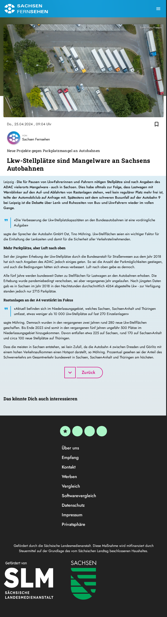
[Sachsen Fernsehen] (26, 8)
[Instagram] (89, 431)
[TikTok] (102, 431)
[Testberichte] (65, 431)
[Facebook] (77, 431)
